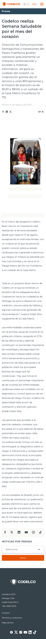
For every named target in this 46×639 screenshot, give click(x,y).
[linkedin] (19, 533)
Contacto (6, 613)
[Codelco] (11, 4)
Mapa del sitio (8, 623)
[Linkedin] (7, 112)
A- (43, 111)
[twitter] (11, 533)
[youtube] (26, 533)
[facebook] (5, 533)
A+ (39, 111)
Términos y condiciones (12, 618)
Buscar (23, 558)
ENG (28, 4)
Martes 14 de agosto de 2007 (17, 104)
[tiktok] (40, 533)
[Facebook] (3, 112)
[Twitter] (10, 112)
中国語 (34, 4)
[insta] (33, 533)
